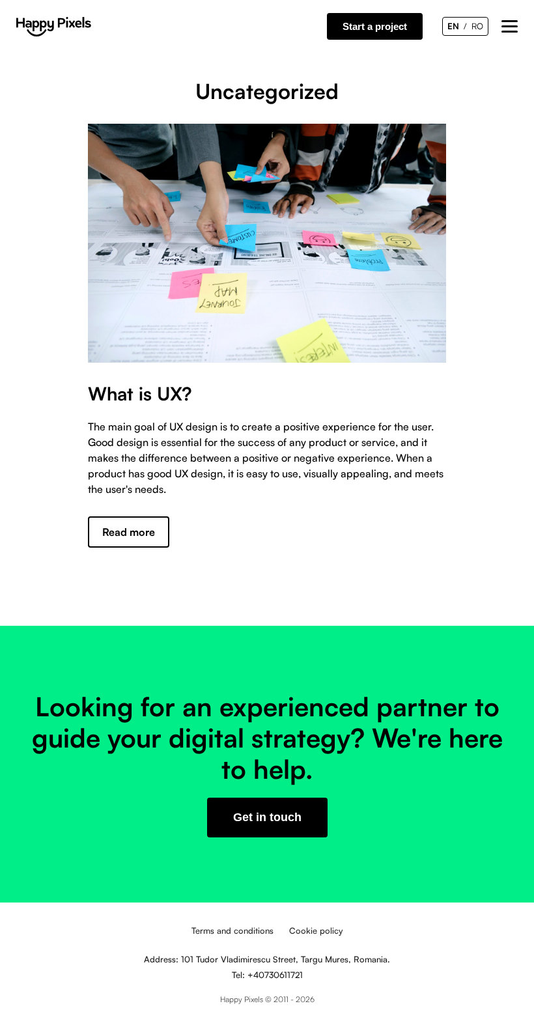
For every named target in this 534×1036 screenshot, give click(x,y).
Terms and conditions (232, 930)
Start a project (375, 26)
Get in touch (267, 817)
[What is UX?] (267, 243)
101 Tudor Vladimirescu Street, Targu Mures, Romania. (285, 959)
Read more (128, 532)
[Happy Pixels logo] (53, 26)
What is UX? (140, 393)
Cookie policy (316, 930)
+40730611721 (275, 975)
